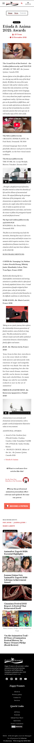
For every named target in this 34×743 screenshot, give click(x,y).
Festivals (16, 22)
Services (17, 700)
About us (17, 692)
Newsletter (28, 4)
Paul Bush (7, 522)
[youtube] (25, 678)
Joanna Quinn (20, 522)
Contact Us (17, 697)
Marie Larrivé (9, 526)
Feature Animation (17, 723)
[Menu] (3, 3)
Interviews (17, 721)
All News (17, 712)
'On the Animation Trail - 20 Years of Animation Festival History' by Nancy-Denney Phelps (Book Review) (16, 640)
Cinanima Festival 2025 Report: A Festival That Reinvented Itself (15, 606)
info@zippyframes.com (13, 674)
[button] (21, 3)
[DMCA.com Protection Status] (17, 727)
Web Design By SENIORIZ (22, 741)
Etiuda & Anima (12, 460)
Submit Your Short (17, 718)
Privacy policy (17, 694)
